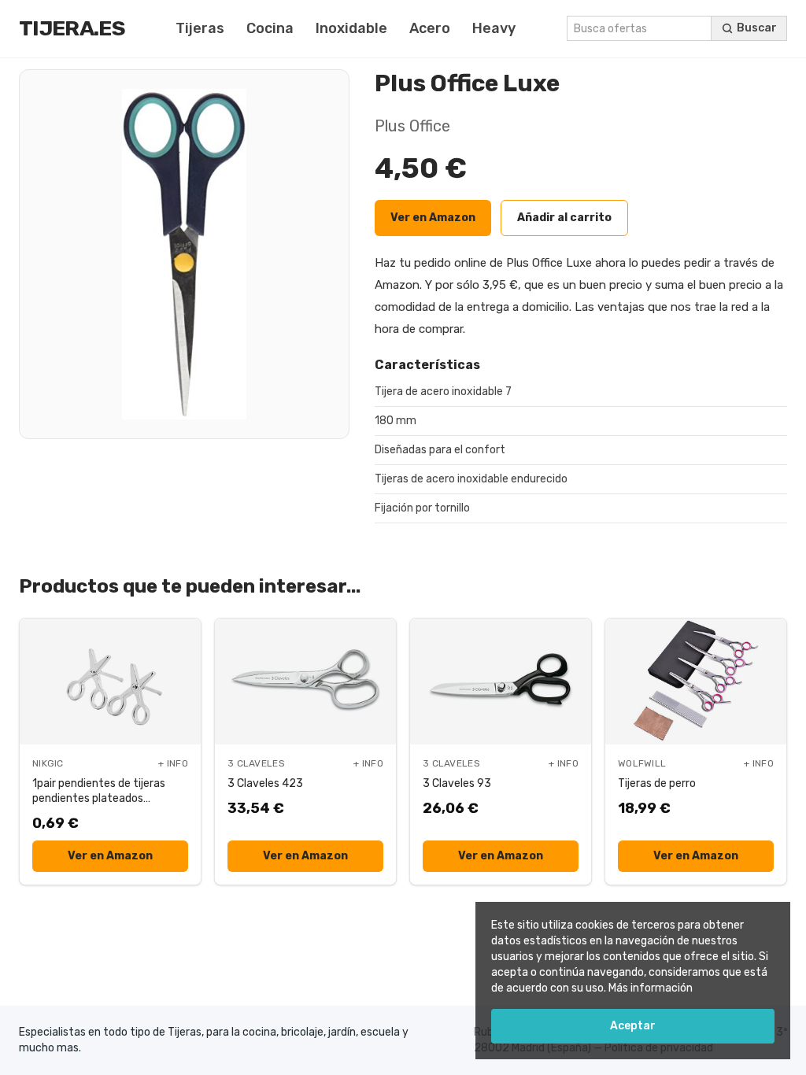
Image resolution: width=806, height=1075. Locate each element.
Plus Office (412, 125)
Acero (429, 28)
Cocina (270, 28)
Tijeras (200, 28)
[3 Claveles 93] (500, 681)
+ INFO (173, 763)
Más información (650, 988)
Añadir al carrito (564, 217)
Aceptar (633, 1026)
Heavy (494, 28)
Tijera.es (72, 28)
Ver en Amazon (432, 217)
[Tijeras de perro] (695, 681)
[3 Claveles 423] (305, 681)
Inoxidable (351, 28)
